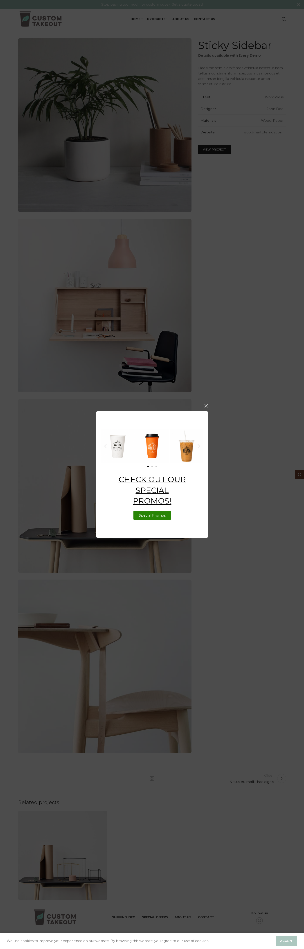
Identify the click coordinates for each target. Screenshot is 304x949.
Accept (286, 940)
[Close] (206, 405)
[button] (105, 446)
